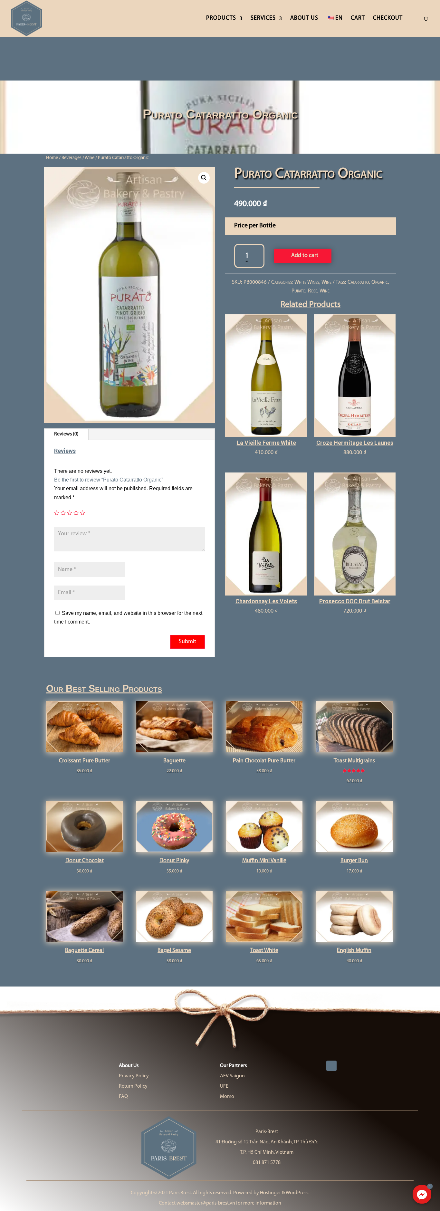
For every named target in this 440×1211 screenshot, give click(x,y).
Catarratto (358, 282)
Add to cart (304, 256)
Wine (89, 158)
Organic (379, 282)
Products (221, 18)
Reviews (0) (66, 434)
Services (263, 18)
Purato (298, 291)
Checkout (388, 18)
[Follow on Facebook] (331, 1066)
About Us (304, 18)
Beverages (71, 158)
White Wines (306, 282)
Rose (312, 291)
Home (52, 158)
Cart (358, 18)
